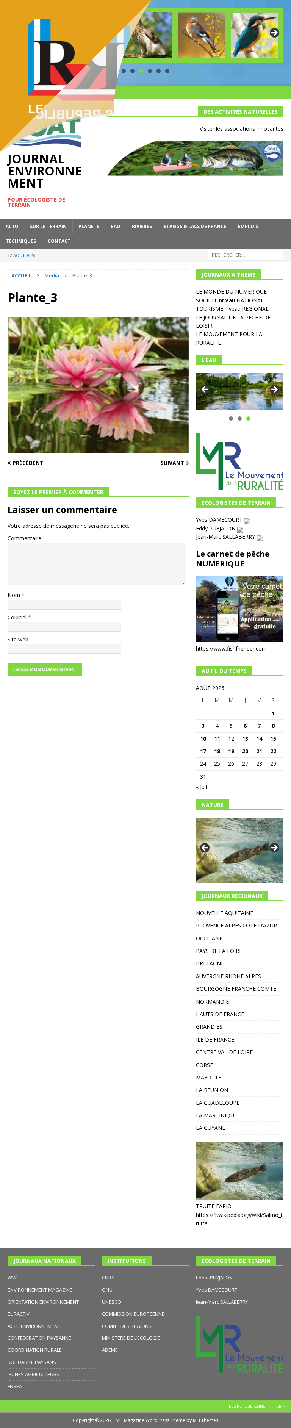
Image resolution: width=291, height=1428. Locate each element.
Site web (18, 639)
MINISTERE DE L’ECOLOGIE (131, 1337)
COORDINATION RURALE (35, 1350)
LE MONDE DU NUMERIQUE (231, 291)
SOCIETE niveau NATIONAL (230, 300)
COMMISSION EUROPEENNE (133, 1314)
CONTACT (59, 241)
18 (217, 751)
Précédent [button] (205, 390)
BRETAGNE (210, 963)
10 (203, 738)
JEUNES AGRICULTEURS (33, 1374)
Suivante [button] (274, 33)
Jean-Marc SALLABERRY (226, 536)
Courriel (18, 617)
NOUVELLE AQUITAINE (224, 913)
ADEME (110, 1350)
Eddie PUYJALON (214, 1277)
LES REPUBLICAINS (247, 1406)
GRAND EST (211, 1026)
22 (273, 751)
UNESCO (111, 1301)
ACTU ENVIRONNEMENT (34, 1326)
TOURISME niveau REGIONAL (232, 308)
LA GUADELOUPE (217, 1102)
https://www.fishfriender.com (231, 648)
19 (231, 751)
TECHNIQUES (21, 241)
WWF (13, 1277)
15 (273, 738)
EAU (115, 226)
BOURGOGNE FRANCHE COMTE (236, 988)
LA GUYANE (210, 1127)
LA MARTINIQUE (216, 1115)
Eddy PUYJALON (216, 528)
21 (259, 751)
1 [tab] (231, 418)
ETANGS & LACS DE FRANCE (195, 226)
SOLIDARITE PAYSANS (32, 1362)
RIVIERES (142, 226)
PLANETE (88, 226)
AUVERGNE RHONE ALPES (228, 976)
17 (203, 751)
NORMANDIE (212, 1001)
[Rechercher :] (245, 254)
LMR (281, 1406)
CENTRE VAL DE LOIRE (224, 1052)
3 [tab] (248, 418)
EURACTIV (19, 1314)
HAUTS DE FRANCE (220, 1014)
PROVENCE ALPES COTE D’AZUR (236, 925)
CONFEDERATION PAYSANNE (39, 1337)
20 (245, 751)
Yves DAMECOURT (220, 519)
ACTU (12, 226)
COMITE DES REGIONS (127, 1326)
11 (217, 738)
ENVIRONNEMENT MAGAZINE (40, 1289)
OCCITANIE (210, 938)
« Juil (201, 787)
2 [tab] (240, 418)
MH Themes (205, 1420)
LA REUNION (212, 1089)
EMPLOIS (248, 226)
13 (245, 738)
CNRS (108, 1277)
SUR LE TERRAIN (48, 226)
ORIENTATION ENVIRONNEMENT (43, 1301)
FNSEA (15, 1386)
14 (259, 738)
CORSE (204, 1064)
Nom (15, 595)
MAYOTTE (208, 1077)
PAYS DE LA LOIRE (219, 950)
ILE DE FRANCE (215, 1039)
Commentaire (24, 538)
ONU (107, 1289)
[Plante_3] (98, 448)
